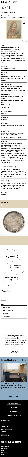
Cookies (3, 454)
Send (14, 351)
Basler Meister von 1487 (15, 78)
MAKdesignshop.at (13, 415)
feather (18, 88)
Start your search (13, 403)
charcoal (13, 88)
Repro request (6, 307)
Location (4, 205)
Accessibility (4, 452)
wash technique (20, 90)
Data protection (4, 448)
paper (21, 86)
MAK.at (13, 407)
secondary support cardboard (10, 86)
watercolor (4, 90)
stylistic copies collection (8, 68)
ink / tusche (11, 90)
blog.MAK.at (13, 411)
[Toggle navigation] (25, 2)
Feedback (5, 313)
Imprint (2, 450)
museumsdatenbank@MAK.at (6, 430)
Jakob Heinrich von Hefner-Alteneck (12, 76)
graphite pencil (5, 88)
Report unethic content (8, 310)
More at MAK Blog (13, 396)
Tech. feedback (6, 316)
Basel (3, 80)
